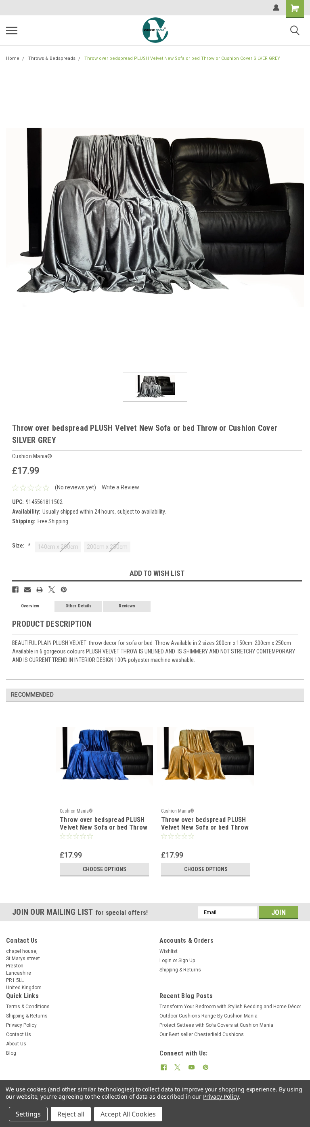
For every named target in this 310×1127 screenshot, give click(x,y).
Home (12, 58)
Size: (21, 545)
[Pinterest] (64, 589)
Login (165, 960)
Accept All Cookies (128, 1114)
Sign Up (186, 960)
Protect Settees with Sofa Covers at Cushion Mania (216, 1025)
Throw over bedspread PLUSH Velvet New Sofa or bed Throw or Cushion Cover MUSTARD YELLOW (205, 824)
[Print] (39, 589)
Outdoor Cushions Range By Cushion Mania (208, 1016)
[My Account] (276, 7)
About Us (16, 1044)
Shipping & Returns (180, 970)
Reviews (127, 606)
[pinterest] (206, 1067)
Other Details (78, 606)
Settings (28, 1114)
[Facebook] (15, 589)
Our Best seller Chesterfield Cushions (201, 1034)
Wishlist (168, 951)
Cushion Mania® (76, 811)
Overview (30, 606)
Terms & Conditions (28, 1006)
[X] (51, 589)
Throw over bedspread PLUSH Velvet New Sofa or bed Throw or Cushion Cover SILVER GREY (182, 58)
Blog (11, 1053)
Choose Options (104, 869)
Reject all (70, 1114)
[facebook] (164, 1067)
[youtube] (192, 1067)
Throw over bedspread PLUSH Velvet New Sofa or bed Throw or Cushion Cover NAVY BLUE (103, 824)
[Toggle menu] (11, 30)
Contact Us (18, 1034)
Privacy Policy (21, 1025)
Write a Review (120, 487)
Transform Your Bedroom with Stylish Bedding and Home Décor (230, 1006)
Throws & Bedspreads (51, 58)
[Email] (27, 589)
